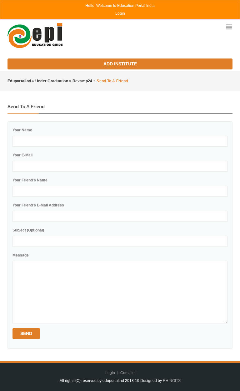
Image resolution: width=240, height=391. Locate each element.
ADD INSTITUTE (120, 63)
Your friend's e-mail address (38, 205)
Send (26, 333)
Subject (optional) (28, 230)
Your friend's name (30, 180)
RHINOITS (171, 380)
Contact (127, 373)
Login (120, 13)
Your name (22, 130)
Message (20, 255)
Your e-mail (22, 155)
